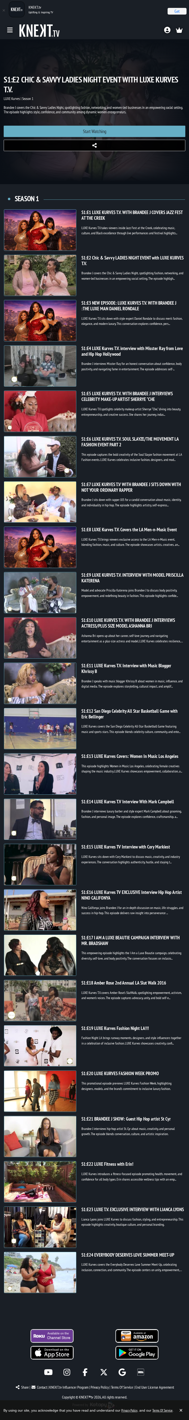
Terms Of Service (122, 1387)
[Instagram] (67, 1372)
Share (25, 1387)
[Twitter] (104, 1372)
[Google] (122, 1372)
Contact (42, 1387)
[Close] (3, 10)
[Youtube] (48, 1372)
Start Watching (94, 131)
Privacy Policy (100, 1387)
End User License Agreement (154, 1387)
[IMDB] (140, 1372)
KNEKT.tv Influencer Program (68, 1387)
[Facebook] (85, 1372)
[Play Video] (40, 230)
